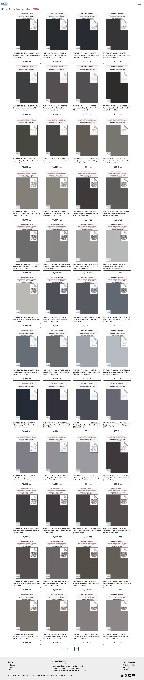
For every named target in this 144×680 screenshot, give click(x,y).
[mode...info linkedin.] (129, 675)
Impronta (126, 667)
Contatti (11, 667)
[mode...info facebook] (126, 675)
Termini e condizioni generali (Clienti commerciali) (68, 666)
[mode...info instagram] (121, 675)
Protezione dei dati (129, 665)
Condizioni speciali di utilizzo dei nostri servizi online (69, 670)
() (21, 9)
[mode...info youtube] (134, 675)
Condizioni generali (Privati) (61, 664)
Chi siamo (12, 665)
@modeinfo (68, 675)
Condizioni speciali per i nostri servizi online (66, 668)
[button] (139, 4)
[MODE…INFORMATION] (4, 3)
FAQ (10, 669)
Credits (125, 669)
